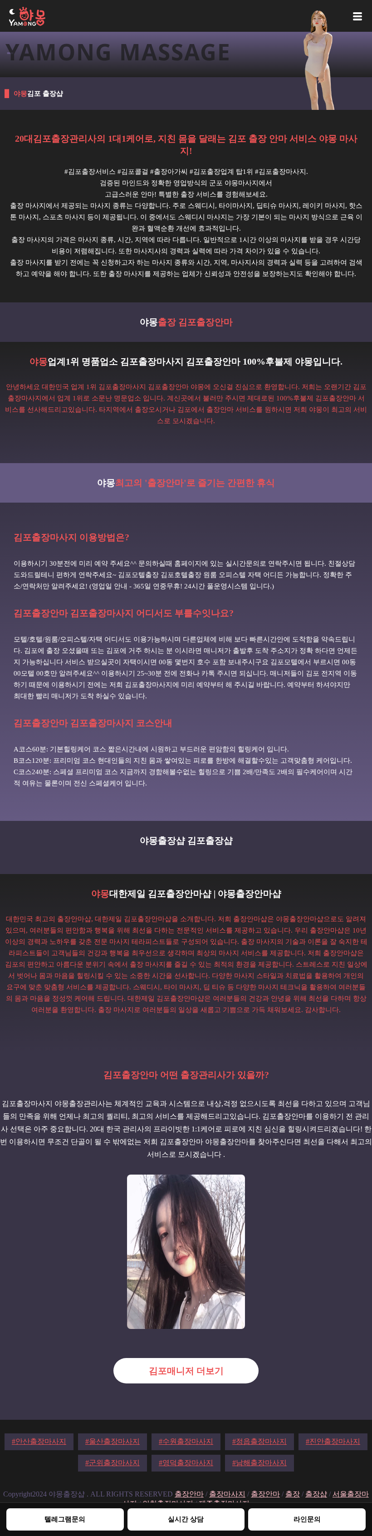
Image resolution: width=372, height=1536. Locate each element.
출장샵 (316, 1494)
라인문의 (307, 1519)
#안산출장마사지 (39, 1441)
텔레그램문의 (64, 1519)
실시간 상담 (186, 1519)
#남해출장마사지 (259, 1463)
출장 (292, 1494)
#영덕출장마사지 (186, 1463)
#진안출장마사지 (333, 1441)
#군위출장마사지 (112, 1463)
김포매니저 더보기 (186, 1371)
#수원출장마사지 (186, 1441)
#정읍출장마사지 (259, 1441)
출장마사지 (227, 1494)
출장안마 (189, 1494)
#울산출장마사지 (112, 1441)
